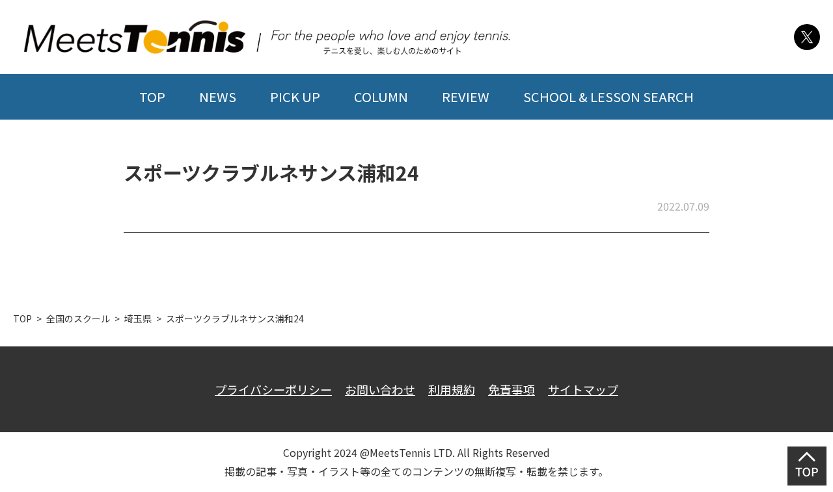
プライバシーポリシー (273, 389)
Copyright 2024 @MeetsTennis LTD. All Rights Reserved (416, 452)
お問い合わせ (380, 389)
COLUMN (381, 96)
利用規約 (451, 389)
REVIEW (465, 96)
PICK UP (295, 96)
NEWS (217, 96)
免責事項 (511, 389)
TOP (152, 96)
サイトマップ (583, 389)
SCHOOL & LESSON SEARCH (608, 96)
